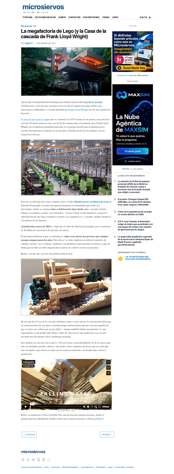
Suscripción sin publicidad (126, 75)
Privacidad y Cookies (124, 467)
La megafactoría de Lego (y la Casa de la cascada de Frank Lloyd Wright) (63, 33)
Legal (110, 467)
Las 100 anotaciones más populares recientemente (138, 258)
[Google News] (22, 459)
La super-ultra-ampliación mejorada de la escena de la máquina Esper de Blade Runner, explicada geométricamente (135, 240)
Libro (115, 17)
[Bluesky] (33, 459)
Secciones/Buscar (45, 17)
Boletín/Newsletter (70, 467)
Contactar (74, 17)
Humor (62, 17)
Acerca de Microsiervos (31, 467)
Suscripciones (91, 17)
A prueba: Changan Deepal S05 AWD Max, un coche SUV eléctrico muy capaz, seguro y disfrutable (134, 202)
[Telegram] (43, 459)
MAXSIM (125, 168)
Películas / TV (28, 26)
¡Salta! (143, 17)
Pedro (99, 418)
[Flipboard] (38, 459)
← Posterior (29, 434)
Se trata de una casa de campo (35, 119)
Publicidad (100, 467)
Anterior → (107, 434)
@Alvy (29, 43)
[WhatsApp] (48, 459)
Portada (27, 17)
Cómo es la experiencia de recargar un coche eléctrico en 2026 (135, 213)
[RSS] (28, 459)
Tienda (105, 17)
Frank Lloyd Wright (78, 109)
